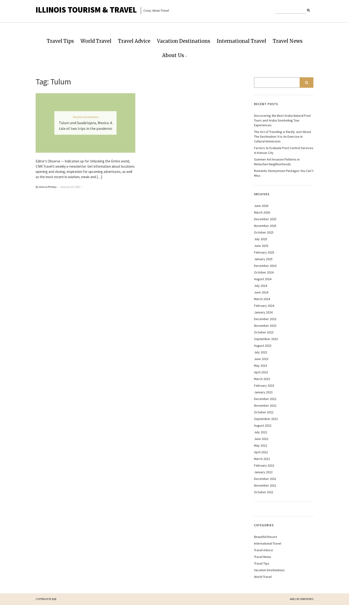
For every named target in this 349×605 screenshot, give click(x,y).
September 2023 (266, 339)
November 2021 (265, 485)
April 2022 (261, 452)
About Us (173, 55)
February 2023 (264, 385)
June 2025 (261, 246)
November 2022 (265, 405)
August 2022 (262, 425)
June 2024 (261, 292)
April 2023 (261, 372)
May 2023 (260, 365)
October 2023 (264, 332)
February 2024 (264, 305)
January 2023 (263, 392)
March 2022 (262, 459)
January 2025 (263, 259)
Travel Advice (134, 41)
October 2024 (264, 272)
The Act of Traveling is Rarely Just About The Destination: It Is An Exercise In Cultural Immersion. (282, 136)
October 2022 (264, 412)
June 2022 (261, 439)
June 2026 (261, 206)
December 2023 (265, 319)
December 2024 (265, 265)
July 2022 (260, 432)
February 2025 (264, 252)
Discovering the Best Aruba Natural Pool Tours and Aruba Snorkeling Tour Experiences (282, 120)
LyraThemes (306, 599)
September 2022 (266, 419)
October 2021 (264, 492)
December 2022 (265, 399)
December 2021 (265, 479)
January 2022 (263, 472)
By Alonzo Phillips (46, 187)
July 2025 (260, 239)
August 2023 (262, 345)
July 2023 (260, 352)
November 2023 (265, 325)
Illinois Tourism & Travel (86, 10)
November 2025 (265, 226)
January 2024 (263, 312)
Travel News (287, 41)
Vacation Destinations (183, 41)
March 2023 (262, 379)
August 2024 (262, 279)
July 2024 (260, 285)
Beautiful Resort (265, 537)
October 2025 (264, 232)
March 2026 (262, 212)
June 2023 (261, 359)
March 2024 (262, 299)
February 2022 (264, 465)
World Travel (95, 41)
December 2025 (265, 219)
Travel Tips (60, 41)
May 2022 (260, 445)
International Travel (241, 41)
